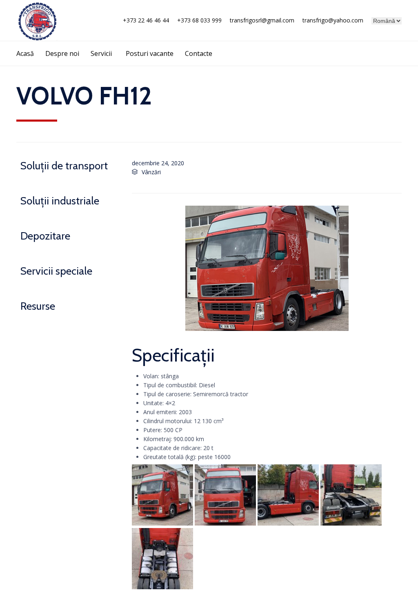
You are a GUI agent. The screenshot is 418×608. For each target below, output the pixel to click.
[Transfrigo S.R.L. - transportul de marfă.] (36, 20)
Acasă (25, 53)
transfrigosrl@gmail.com (262, 20)
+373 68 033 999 (199, 20)
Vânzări (151, 172)
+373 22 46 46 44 (146, 20)
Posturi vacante (149, 53)
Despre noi (62, 53)
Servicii (101, 53)
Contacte (198, 53)
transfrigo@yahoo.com (332, 20)
